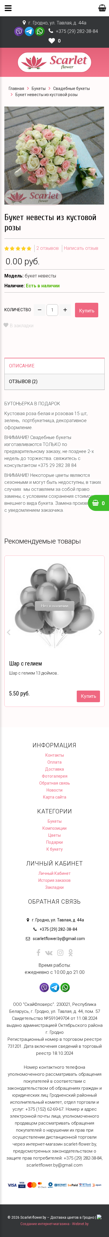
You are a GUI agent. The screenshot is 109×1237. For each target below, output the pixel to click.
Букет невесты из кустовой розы (46, 94)
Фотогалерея (54, 776)
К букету (55, 849)
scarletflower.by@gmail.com (59, 938)
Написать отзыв (81, 248)
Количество (17, 309)
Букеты (39, 88)
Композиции (54, 828)
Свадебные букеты (71, 88)
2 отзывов (47, 248)
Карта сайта (54, 797)
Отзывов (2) (23, 381)
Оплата (54, 762)
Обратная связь (54, 783)
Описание (21, 366)
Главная (16, 88)
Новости (54, 790)
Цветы (54, 835)
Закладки (54, 887)
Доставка (54, 769)
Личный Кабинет (54, 873)
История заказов (54, 880)
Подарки (54, 842)
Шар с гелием (25, 663)
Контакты (54, 755)
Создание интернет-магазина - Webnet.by (54, 1224)
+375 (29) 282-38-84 (77, 31)
